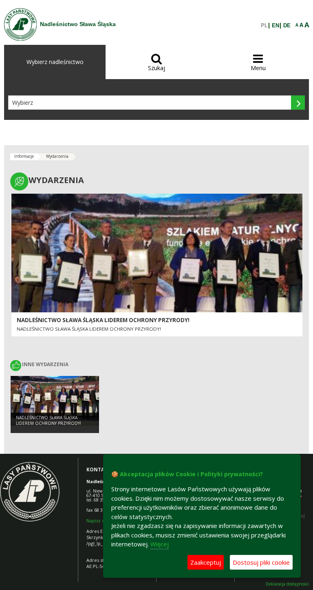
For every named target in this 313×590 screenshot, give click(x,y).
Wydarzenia (57, 156)
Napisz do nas (101, 520)
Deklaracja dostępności (287, 584)
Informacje (24, 156)
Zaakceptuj (205, 562)
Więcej (159, 544)
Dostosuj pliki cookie (261, 562)
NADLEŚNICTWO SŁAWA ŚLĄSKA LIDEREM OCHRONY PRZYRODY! (103, 320)
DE (287, 26)
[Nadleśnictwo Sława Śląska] (20, 24)
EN (275, 26)
